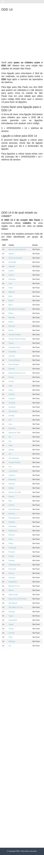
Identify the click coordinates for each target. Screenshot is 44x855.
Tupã (10, 637)
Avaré (11, 288)
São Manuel (13, 603)
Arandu (11, 271)
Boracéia (12, 317)
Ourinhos (12, 513)
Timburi (11, 628)
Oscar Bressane (14, 509)
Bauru (11, 305)
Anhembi (12, 266)
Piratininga (12, 548)
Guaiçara (12, 398)
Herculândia (13, 411)
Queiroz (11, 573)
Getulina (12, 394)
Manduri (11, 484)
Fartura (11, 377)
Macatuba (12, 479)
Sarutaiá (12, 611)
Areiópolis (12, 279)
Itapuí (11, 445)
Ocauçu (11, 496)
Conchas (12, 356)
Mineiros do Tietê (15, 492)
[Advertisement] (22, 37)
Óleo (10, 501)
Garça (11, 390)
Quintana (12, 577)
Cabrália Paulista (15, 334)
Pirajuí (11, 543)
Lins (10, 467)
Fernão (11, 381)
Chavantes (12, 351)
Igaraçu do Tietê (14, 432)
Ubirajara (12, 641)
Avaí (10, 283)
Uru (10, 646)
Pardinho (12, 522)
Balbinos (12, 292)
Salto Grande (13, 594)
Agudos (11, 253)
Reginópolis (13, 582)
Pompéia (12, 552)
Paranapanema (14, 518)
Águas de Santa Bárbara (17, 249)
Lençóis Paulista (14, 462)
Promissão (12, 569)
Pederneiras (13, 530)
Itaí (10, 437)
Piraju (11, 539)
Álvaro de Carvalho (15, 258)
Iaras (10, 424)
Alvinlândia (12, 262)
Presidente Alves (14, 565)
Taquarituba (13, 620)
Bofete (11, 313)
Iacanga (11, 415)
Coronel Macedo (14, 360)
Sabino (11, 590)
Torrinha (11, 633)
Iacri (10, 420)
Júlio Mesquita (14, 458)
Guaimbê (12, 403)
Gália (10, 386)
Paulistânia (12, 526)
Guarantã (12, 407)
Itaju (10, 441)
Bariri (10, 296)
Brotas (11, 330)
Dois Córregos (14, 364)
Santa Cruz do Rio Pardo (17, 599)
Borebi (11, 322)
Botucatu (12, 326)
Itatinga (11, 449)
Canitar (11, 343)
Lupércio (12, 475)
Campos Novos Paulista (17, 339)
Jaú (10, 454)
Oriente (11, 505)
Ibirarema (12, 428)
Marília (11, 488)
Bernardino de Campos (17, 309)
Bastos (11, 300)
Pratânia (12, 560)
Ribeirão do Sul (14, 586)
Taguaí (11, 616)
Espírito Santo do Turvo (17, 373)
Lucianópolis (13, 471)
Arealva (11, 275)
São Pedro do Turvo (16, 607)
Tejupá (11, 624)
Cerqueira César (14, 347)
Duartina (12, 369)
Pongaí (11, 556)
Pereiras (12, 535)
